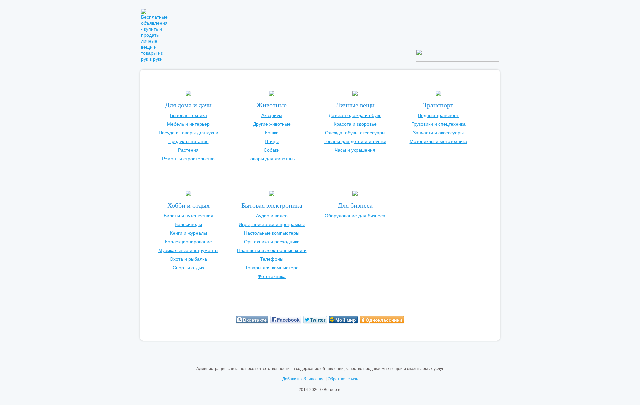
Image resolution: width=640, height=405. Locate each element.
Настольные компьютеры (271, 233)
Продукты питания (188, 141)
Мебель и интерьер (188, 124)
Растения (188, 150)
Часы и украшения (355, 150)
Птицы (272, 141)
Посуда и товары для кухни (188, 132)
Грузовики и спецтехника (438, 124)
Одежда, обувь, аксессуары (355, 132)
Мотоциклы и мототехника (438, 141)
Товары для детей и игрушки (355, 141)
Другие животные (272, 124)
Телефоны (271, 259)
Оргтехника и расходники (272, 241)
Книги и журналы (188, 233)
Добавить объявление (303, 379)
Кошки (272, 132)
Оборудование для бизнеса (355, 215)
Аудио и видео (272, 215)
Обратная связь (343, 379)
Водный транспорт (438, 115)
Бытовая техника (188, 115)
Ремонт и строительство (188, 158)
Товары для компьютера (272, 267)
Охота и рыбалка (188, 259)
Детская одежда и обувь (355, 115)
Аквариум (271, 115)
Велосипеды (188, 224)
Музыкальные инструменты (188, 250)
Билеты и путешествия (188, 215)
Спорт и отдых (188, 267)
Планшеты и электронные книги (272, 250)
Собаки (272, 150)
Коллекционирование (188, 241)
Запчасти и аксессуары (438, 132)
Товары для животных (272, 158)
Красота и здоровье (355, 124)
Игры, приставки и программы (272, 224)
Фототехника (272, 276)
